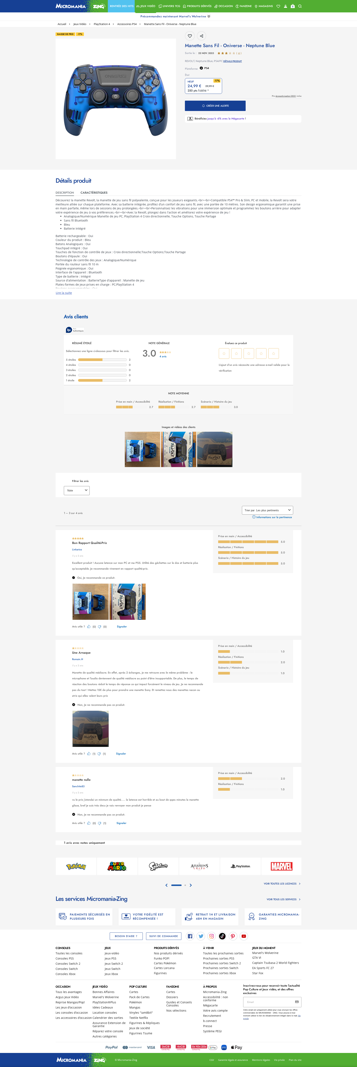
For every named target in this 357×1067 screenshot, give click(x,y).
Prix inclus (286, 96)
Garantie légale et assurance (233, 1059)
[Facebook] (190, 936)
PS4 (206, 68)
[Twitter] (200, 936)
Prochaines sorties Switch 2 (222, 963)
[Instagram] (211, 936)
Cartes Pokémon (165, 963)
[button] (121, 6)
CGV (211, 1059)
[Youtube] (243, 936)
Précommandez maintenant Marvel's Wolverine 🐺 (176, 16)
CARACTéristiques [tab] (94, 193)
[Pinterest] (233, 936)
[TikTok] (222, 936)
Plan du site (295, 1059)
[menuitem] (121, 6)
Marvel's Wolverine (265, 953)
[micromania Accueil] (79, 6)
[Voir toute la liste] (278, 6)
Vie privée (279, 1059)
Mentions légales (261, 1059)
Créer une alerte (217, 106)
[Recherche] (300, 6)
